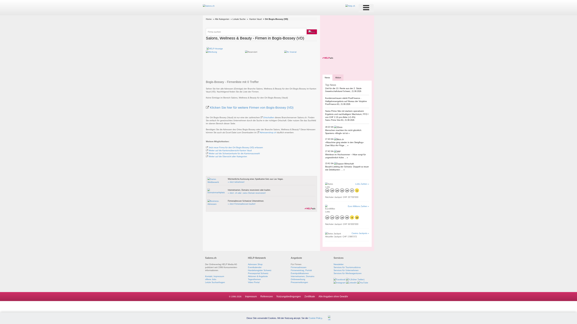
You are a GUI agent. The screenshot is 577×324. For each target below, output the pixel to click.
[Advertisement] (344, 36)
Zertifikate (309, 296)
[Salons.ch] (209, 5)
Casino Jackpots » (360, 233)
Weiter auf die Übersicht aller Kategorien (228, 156)
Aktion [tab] (338, 77)
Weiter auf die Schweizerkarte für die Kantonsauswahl (234, 153)
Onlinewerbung (298, 279)
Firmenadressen (298, 267)
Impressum (251, 296)
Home (209, 19)
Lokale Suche (239, 19)
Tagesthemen (254, 279)
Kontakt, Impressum (214, 276)
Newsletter (339, 264)
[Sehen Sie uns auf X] (355, 279)
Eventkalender (255, 267)
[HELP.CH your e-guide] (350, 5)
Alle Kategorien (222, 19)
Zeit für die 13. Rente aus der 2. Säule (343, 88)
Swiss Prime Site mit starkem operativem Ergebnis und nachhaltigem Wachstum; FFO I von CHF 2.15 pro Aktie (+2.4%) (346, 114)
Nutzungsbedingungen (288, 296)
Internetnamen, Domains (302, 276)
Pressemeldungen (299, 282)
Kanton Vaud (255, 19)
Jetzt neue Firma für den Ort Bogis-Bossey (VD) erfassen (236, 147)
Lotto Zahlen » (362, 184)
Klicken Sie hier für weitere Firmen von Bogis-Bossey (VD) (251, 107)
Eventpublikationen (300, 273)
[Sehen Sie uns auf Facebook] (339, 279)
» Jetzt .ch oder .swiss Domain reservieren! (247, 193)
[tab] (327, 77)
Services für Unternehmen (346, 270)
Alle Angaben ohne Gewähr (333, 296)
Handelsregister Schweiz (259, 270)
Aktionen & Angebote (258, 276)
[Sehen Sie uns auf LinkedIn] (351, 282)
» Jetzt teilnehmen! (236, 182)
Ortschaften (268, 117)
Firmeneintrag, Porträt (301, 270)
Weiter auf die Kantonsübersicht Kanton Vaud (230, 150)
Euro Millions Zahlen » (358, 206)
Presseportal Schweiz (258, 273)
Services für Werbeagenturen (348, 273)
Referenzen (266, 296)
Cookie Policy (315, 318)
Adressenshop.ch (268, 132)
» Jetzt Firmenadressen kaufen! (241, 204)
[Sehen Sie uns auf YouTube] (362, 282)
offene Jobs (210, 279)
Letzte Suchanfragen (215, 282)
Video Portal (253, 282)
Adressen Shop (255, 264)
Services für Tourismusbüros (347, 267)
